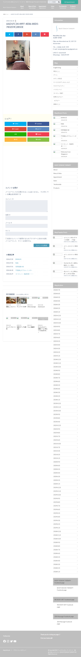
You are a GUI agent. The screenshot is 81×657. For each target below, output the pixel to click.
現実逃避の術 (20, 266)
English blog (57, 67)
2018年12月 (57, 531)
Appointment (70, 2)
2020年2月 (56, 480)
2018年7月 (56, 550)
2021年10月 (57, 443)
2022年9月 (56, 429)
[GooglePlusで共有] (27, 34)
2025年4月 (56, 345)
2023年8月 (56, 418)
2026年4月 (56, 301)
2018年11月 (57, 535)
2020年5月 (56, 469)
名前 (7, 215)
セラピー (57, 100)
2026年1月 (56, 312)
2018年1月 (56, 572)
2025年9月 (56, 326)
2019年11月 (57, 491)
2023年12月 (57, 403)
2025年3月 (56, 348)
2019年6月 (56, 509)
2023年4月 (56, 422)
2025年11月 (57, 319)
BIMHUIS (18, 259)
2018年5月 (56, 557)
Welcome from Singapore (66, 154)
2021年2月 (56, 454)
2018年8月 (56, 546)
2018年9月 (56, 542)
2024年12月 (57, 359)
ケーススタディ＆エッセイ (61, 82)
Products (73, 7)
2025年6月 (56, 337)
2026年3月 (56, 304)
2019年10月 (57, 495)
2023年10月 (57, 411)
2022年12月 (57, 425)
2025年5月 (56, 341)
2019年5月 (56, 513)
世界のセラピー (58, 97)
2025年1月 (56, 356)
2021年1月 (56, 458)
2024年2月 (56, 396)
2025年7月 (56, 334)
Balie (17, 263)
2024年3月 (56, 392)
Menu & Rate (32, 7)
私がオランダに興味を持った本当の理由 (71, 272)
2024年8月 (56, 374)
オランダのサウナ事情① (71, 247)
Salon (52, 7)
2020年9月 (56, 462)
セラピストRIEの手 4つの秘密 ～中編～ (70, 239)
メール (8, 223)
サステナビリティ (59, 86)
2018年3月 (56, 564)
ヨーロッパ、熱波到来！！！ (24, 274)
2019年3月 (56, 520)
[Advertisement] (27, 93)
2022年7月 (56, 436)
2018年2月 (56, 568)
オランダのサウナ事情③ (71, 256)
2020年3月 (56, 476)
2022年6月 (56, 440)
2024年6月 (56, 381)
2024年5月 (56, 385)
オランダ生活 (57, 78)
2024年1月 (56, 400)
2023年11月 (57, 407)
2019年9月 (56, 498)
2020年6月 (56, 465)
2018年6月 (56, 553)
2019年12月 (57, 487)
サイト (7, 230)
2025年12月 (57, 315)
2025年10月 (57, 323)
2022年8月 (56, 433)
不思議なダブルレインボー (24, 270)
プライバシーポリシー (19, 650)
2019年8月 (56, 502)
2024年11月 (57, 363)
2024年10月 (57, 367)
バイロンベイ (57, 89)
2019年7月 (56, 506)
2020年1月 (56, 484)
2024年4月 (56, 389)
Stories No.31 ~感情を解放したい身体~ (71, 264)
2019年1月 (56, 528)
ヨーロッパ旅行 (58, 93)
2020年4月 (56, 473)
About (22, 7)
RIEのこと (56, 71)
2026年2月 (56, 308)
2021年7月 (56, 447)
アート (55, 75)
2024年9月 (56, 370)
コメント (9, 199)
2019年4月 (56, 517)
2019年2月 (56, 524)
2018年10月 (57, 539)
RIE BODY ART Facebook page (64, 599)
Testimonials (63, 7)
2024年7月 (56, 378)
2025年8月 (56, 330)
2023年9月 (56, 414)
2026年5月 (56, 297)
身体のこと (56, 104)
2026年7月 (56, 290)
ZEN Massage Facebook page (64, 616)
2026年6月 (56, 293)
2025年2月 (56, 352)
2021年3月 (56, 451)
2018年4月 (56, 561)
